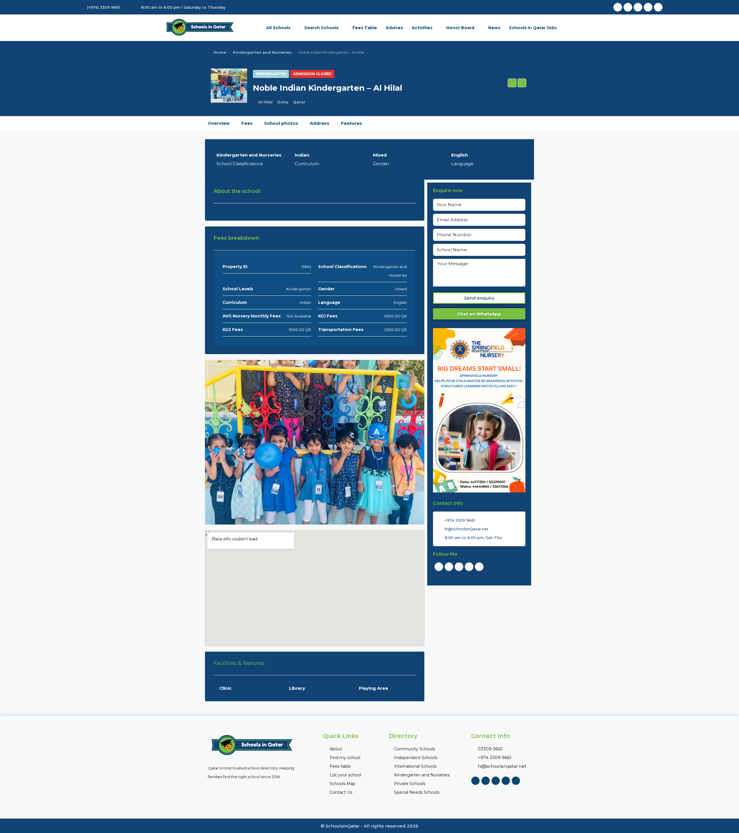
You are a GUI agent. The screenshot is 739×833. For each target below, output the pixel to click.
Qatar (299, 102)
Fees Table (364, 27)
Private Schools (409, 783)
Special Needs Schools (416, 792)
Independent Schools (415, 757)
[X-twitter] (628, 7)
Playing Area (373, 688)
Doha (282, 102)
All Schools (278, 27)
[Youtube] (638, 7)
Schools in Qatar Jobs (533, 27)
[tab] (403, 381)
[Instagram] (658, 7)
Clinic (225, 688)
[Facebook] (617, 7)
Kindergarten (271, 74)
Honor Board (460, 27)
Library (297, 688)
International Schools (415, 766)
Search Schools (321, 27)
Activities (422, 27)
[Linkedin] (648, 7)
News (494, 27)
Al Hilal (265, 102)
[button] (512, 83)
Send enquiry (479, 298)
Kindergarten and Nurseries (262, 52)
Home (220, 52)
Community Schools (414, 749)
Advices (394, 27)
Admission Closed (312, 74)
